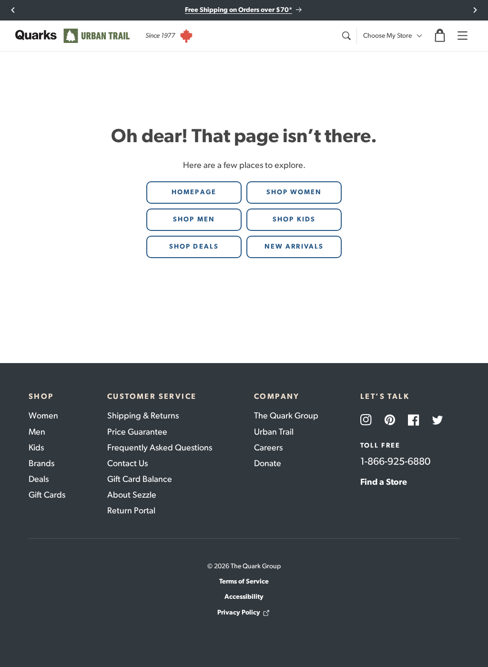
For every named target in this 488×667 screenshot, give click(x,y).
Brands (41, 463)
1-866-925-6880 (395, 461)
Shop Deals (194, 246)
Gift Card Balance (139, 479)
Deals (39, 479)
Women (43, 415)
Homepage (194, 192)
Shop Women (294, 192)
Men (37, 432)
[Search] (346, 35)
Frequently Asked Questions (159, 447)
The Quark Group (286, 415)
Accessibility (244, 597)
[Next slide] (475, 10)
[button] (440, 36)
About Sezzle (131, 495)
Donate (267, 463)
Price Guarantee (137, 432)
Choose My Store (387, 35)
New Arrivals (294, 246)
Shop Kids (294, 219)
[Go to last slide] (13, 10)
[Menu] (462, 35)
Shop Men (194, 219)
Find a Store (383, 482)
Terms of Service (244, 581)
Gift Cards (47, 495)
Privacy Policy (238, 612)
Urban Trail (274, 432)
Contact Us (127, 463)
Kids (36, 447)
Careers (268, 447)
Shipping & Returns (143, 415)
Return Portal (131, 510)
